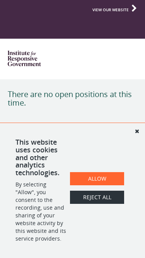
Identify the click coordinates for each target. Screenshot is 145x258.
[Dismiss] (136, 131)
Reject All (97, 197)
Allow (97, 178)
